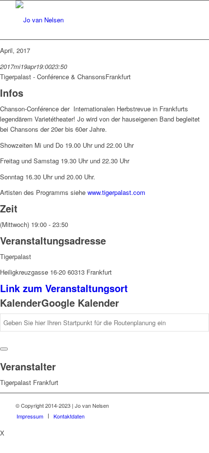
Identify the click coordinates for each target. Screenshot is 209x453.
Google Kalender (80, 303)
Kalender (20, 303)
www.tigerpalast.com (116, 192)
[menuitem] (30, 416)
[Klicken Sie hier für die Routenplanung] (4, 349)
